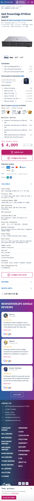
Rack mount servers (6, 442)
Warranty (22, 443)
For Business (24, 451)
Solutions (5, 472)
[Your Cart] (32, 2)
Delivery (22, 447)
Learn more (8, 82)
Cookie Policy (14, 493)
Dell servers (6, 434)
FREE (22, 76)
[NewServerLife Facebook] (27, 483)
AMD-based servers (6, 448)
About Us (22, 462)
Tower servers (8, 461)
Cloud (21, 432)
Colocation (23, 435)
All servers (6, 469)
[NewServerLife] (6, 485)
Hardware (22, 428)
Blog (20, 466)
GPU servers (6, 457)
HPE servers (6, 438)
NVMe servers (7, 453)
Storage (5, 476)
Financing (22, 454)
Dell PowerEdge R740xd (18, 20)
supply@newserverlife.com (12, 420)
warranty (15, 105)
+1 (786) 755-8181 (10, 409)
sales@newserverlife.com (12, 417)
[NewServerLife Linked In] (19, 483)
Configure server (6, 429)
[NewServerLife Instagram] (23, 483)
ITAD (20, 458)
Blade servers (7, 465)
